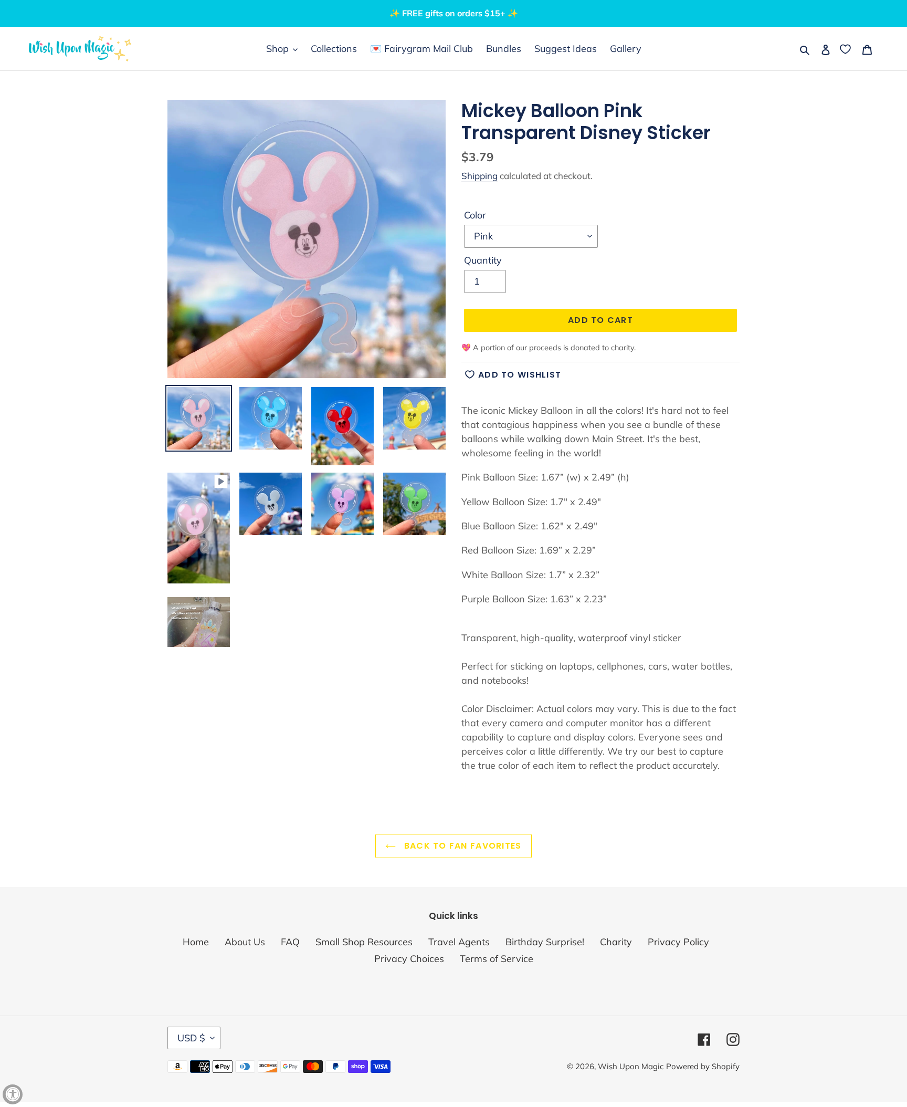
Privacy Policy (678, 942)
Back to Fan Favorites (461, 846)
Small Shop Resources (364, 942)
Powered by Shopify (703, 1066)
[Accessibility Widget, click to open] (13, 1094)
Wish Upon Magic (630, 1066)
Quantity (483, 260)
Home (196, 942)
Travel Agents (459, 942)
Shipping (479, 175)
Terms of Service (496, 959)
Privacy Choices (409, 959)
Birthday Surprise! (544, 942)
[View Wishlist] (846, 48)
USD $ (191, 1038)
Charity (616, 942)
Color (475, 215)
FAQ (290, 942)
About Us (245, 942)
